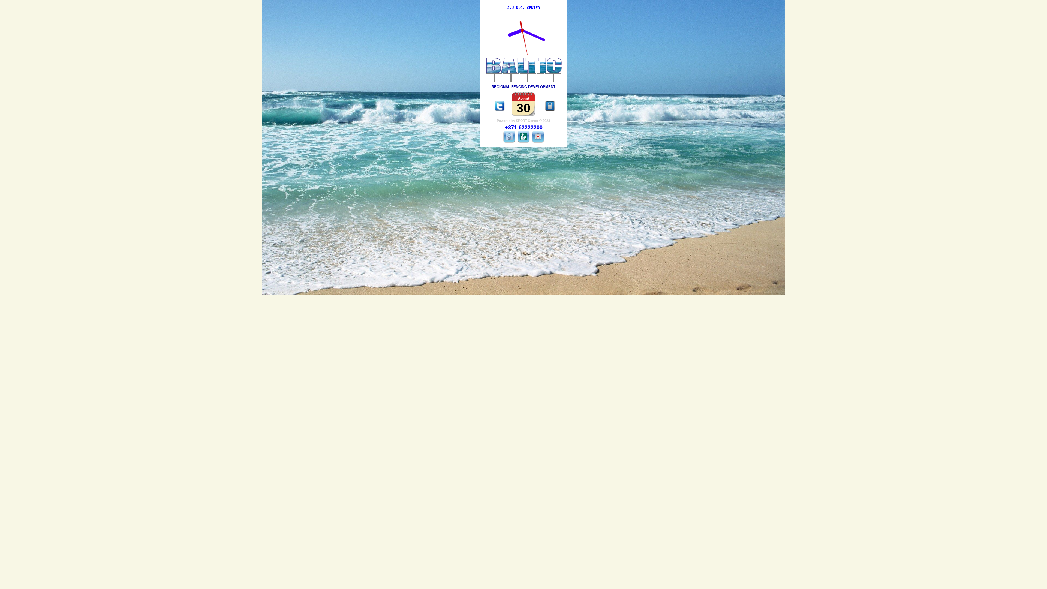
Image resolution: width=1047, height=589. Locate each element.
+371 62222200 (524, 127)
